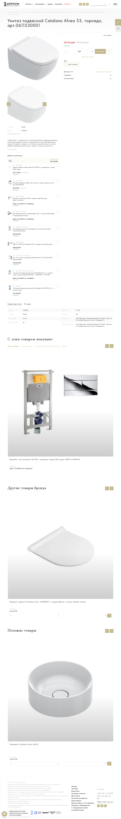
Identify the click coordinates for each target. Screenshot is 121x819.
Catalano (24, 130)
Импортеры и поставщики (82, 803)
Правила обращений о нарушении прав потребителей (80, 807)
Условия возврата (79, 798)
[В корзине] (118, 22)
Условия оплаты (78, 793)
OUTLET (74, 789)
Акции (74, 786)
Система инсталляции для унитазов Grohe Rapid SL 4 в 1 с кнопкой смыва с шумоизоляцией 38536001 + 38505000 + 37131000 (33, 274)
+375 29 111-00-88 (105, 793)
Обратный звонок (105, 802)
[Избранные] (118, 29)
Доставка (75, 796)
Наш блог (75, 791)
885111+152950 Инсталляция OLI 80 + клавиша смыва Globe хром (33, 244)
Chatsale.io (4, 817)
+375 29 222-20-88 (104, 797)
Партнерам (76, 801)
